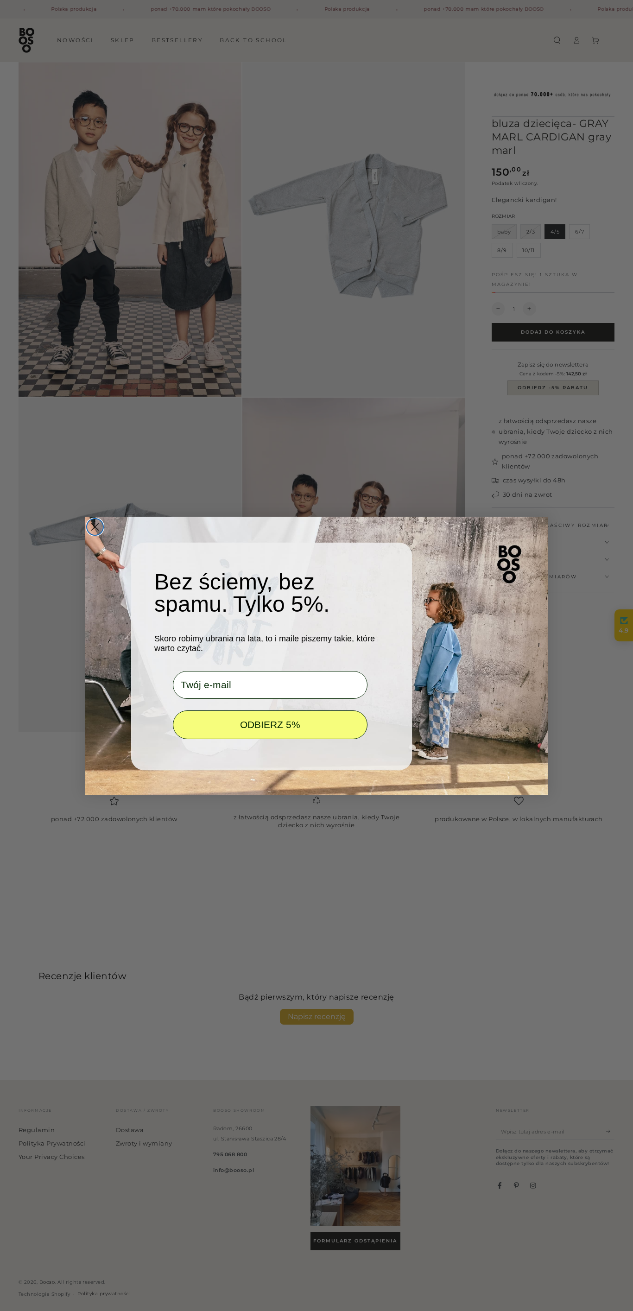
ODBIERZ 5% (270, 724)
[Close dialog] (95, 527)
